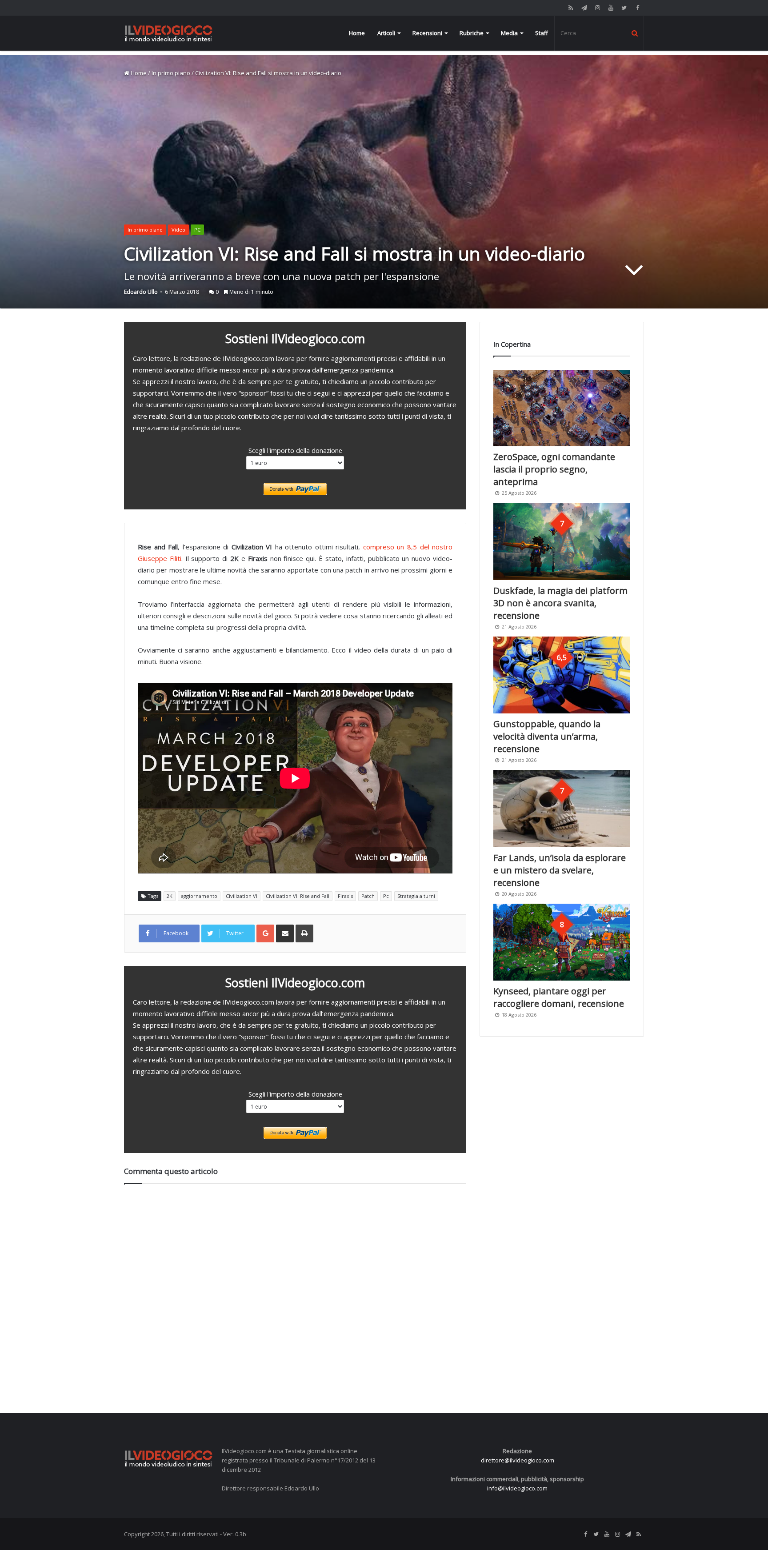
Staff (541, 33)
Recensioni (427, 33)
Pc (386, 896)
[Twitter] (624, 8)
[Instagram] (597, 8)
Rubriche (472, 33)
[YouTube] (610, 8)
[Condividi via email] (285, 933)
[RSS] (570, 8)
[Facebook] (637, 8)
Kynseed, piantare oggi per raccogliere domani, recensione (558, 997)
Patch (368, 896)
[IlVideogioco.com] (168, 33)
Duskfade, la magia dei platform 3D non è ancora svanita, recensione (560, 603)
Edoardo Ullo (141, 292)
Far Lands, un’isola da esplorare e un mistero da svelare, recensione (559, 870)
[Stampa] (304, 933)
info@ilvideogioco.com (517, 1488)
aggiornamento (199, 896)
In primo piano (171, 73)
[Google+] (265, 933)
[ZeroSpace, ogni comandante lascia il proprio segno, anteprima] (561, 408)
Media (509, 33)
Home (357, 33)
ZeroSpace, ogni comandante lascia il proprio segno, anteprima (554, 469)
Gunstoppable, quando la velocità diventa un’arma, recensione (546, 736)
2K (169, 896)
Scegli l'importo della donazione (295, 450)
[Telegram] (584, 8)
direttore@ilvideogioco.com (517, 1460)
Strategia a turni (416, 896)
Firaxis (345, 896)
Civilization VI (241, 896)
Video (178, 229)
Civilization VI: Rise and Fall (297, 896)
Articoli (386, 33)
